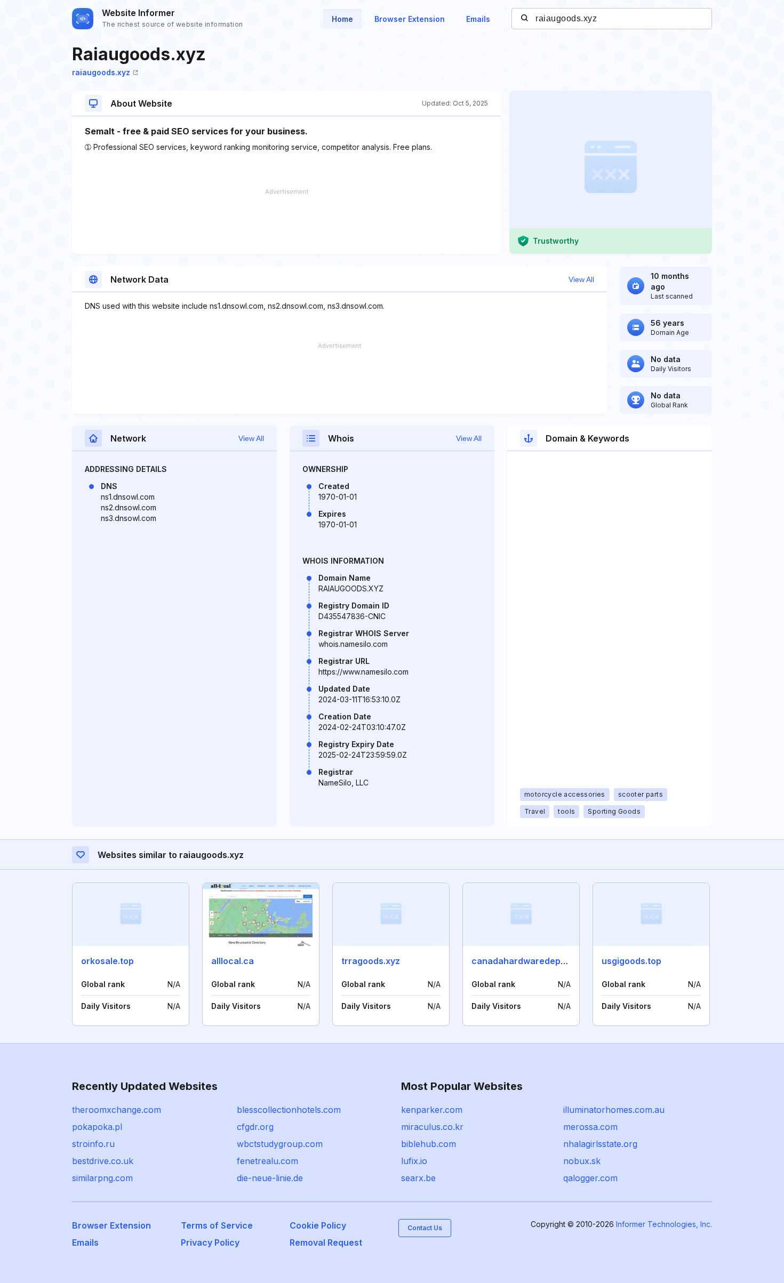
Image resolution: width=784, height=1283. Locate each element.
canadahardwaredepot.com (530, 961)
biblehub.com (428, 1143)
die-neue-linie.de (270, 1178)
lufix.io (414, 1161)
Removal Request (326, 1242)
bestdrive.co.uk (102, 1161)
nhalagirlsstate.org (600, 1143)
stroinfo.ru (93, 1143)
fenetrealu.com (267, 1161)
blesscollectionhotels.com (289, 1109)
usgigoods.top (631, 961)
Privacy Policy (210, 1242)
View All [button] (581, 279)
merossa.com (590, 1126)
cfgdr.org (255, 1126)
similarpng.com (102, 1178)
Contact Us (424, 1228)
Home (342, 18)
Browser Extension (409, 18)
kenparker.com (431, 1109)
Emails (478, 18)
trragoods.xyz (370, 961)
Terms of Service (217, 1225)
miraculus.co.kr (432, 1126)
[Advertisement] (286, 221)
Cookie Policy (318, 1225)
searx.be (418, 1178)
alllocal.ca (232, 961)
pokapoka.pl (97, 1126)
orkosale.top (107, 961)
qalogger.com (590, 1178)
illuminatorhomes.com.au (614, 1109)
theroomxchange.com (116, 1109)
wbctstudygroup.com (280, 1143)
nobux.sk (582, 1161)
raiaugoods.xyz (101, 72)
